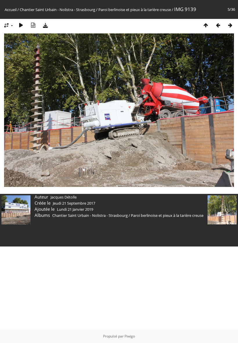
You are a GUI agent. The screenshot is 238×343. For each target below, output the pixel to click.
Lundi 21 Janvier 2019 (75, 209)
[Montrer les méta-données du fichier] (33, 25)
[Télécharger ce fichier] (45, 25)
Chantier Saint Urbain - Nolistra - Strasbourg (57, 9)
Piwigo (130, 336)
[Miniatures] (206, 25)
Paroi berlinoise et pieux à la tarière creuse (134, 9)
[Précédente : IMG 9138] (218, 25)
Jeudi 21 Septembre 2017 (74, 203)
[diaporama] (21, 25)
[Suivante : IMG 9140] (230, 25)
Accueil (11, 9)
